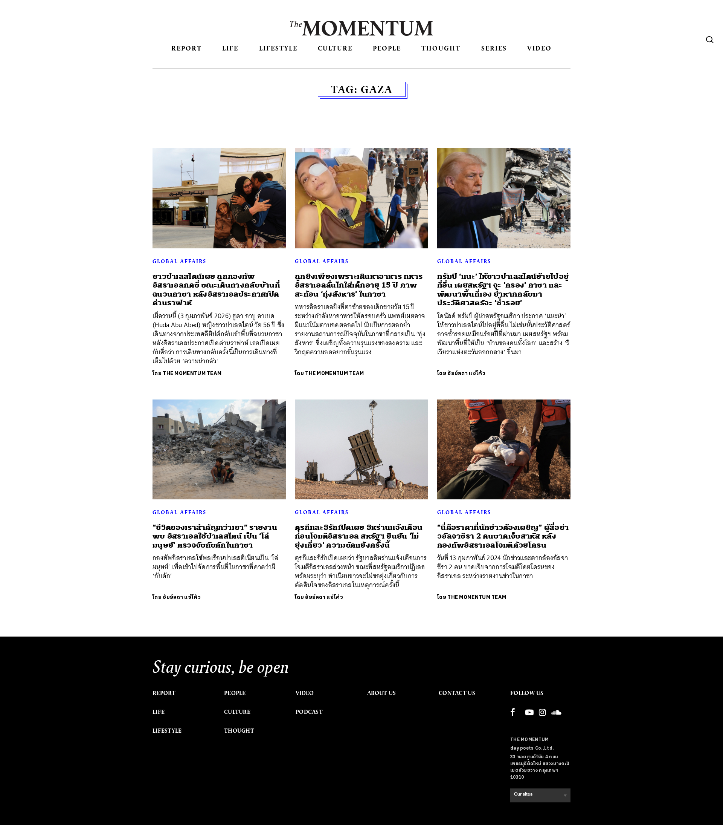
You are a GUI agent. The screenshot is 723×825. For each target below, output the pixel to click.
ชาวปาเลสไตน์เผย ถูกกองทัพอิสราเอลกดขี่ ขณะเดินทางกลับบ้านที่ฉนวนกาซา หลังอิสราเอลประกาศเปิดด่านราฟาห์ (216, 290)
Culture (335, 48)
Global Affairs (179, 261)
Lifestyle (278, 48)
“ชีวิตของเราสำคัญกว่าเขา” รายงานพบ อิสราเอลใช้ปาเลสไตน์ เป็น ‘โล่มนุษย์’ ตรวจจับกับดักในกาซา (215, 536)
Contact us (457, 693)
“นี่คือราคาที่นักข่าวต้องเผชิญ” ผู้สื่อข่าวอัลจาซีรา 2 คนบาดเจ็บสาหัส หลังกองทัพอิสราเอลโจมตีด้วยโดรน (503, 536)
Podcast (309, 712)
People (387, 48)
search (709, 39)
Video (539, 48)
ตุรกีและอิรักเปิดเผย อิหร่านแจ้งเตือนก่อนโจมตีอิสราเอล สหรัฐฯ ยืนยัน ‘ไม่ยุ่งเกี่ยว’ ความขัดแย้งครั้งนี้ (359, 536)
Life (230, 48)
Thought (441, 48)
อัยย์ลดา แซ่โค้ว (466, 373)
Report (186, 48)
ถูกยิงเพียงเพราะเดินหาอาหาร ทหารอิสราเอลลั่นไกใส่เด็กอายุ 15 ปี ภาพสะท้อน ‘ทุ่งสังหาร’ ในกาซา (359, 285)
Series (494, 48)
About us (381, 693)
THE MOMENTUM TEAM (192, 373)
